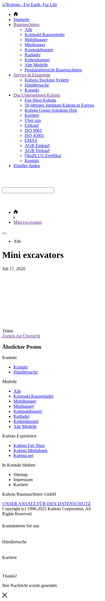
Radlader (33, 54)
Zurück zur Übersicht (21, 336)
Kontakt (32, 90)
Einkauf (32, 125)
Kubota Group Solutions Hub (51, 110)
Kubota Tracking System (47, 80)
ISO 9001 (33, 130)
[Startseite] (15, 212)
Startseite (21, 19)
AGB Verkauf (37, 150)
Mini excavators (27, 222)
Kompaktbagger (39, 49)
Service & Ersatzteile (31, 75)
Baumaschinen (26, 24)
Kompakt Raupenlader (45, 34)
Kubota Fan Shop (29, 445)
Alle (28, 29)
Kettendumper (37, 59)
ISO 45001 (34, 135)
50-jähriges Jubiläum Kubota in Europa (59, 105)
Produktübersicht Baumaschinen (53, 69)
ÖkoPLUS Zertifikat (43, 155)
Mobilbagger (36, 39)
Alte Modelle (36, 64)
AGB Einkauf (37, 145)
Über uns (33, 120)
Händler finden (26, 165)
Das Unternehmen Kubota (36, 95)
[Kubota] (29, 4)
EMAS (31, 140)
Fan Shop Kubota (40, 100)
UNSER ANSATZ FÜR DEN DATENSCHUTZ (46, 503)
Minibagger (35, 44)
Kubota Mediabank (30, 450)
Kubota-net (23, 455)
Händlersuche (37, 85)
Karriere (32, 115)
